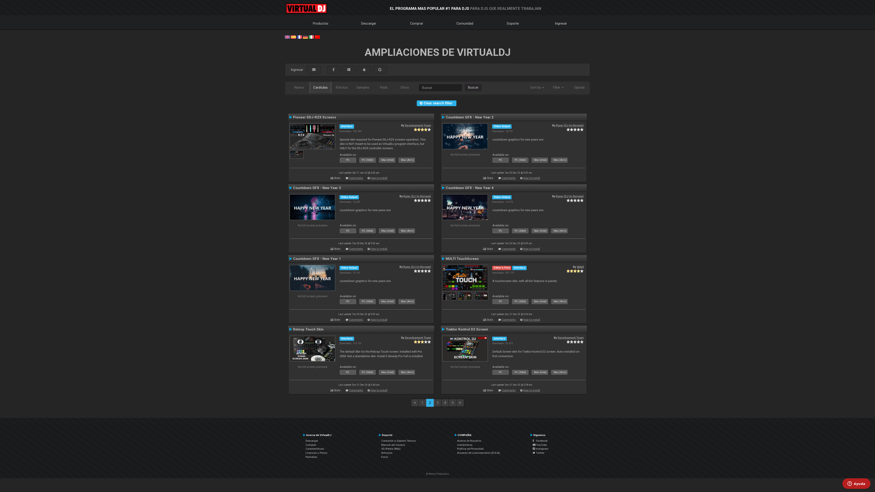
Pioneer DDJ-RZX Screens (314, 117)
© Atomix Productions (437, 473)
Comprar (416, 23)
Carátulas (320, 87)
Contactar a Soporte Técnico (398, 440)
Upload (579, 87)
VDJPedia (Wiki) (391, 448)
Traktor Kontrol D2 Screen (467, 329)
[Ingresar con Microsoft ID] (349, 70)
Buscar (473, 87)
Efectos (342, 87)
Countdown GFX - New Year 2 (470, 117)
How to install (379, 178)
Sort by (536, 87)
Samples (362, 87)
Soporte (513, 23)
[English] (287, 37)
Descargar (368, 23)
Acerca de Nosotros (469, 440)
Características (315, 448)
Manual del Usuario (393, 444)
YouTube (541, 444)
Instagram (541, 448)
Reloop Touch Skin (308, 329)
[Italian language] (311, 37)
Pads (384, 87)
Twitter (539, 452)
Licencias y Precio (316, 452)
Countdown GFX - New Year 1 (317, 259)
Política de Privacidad (470, 448)
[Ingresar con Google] (380, 70)
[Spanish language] (293, 37)
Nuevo (299, 87)
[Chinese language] (317, 37)
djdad (580, 267)
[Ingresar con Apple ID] (364, 70)
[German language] (305, 37)
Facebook (541, 440)
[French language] (299, 37)
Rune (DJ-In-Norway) (570, 125)
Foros (384, 457)
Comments (356, 178)
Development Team (418, 125)
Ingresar (561, 23)
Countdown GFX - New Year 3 (317, 188)
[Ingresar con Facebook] (333, 70)
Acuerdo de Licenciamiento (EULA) (478, 452)
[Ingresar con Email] (314, 70)
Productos (320, 23)
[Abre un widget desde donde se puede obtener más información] (856, 484)
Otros (405, 87)
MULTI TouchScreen (462, 259)
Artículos (386, 452)
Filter (557, 87)
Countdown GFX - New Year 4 (470, 188)
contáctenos (464, 444)
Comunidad (464, 23)
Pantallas (311, 457)
